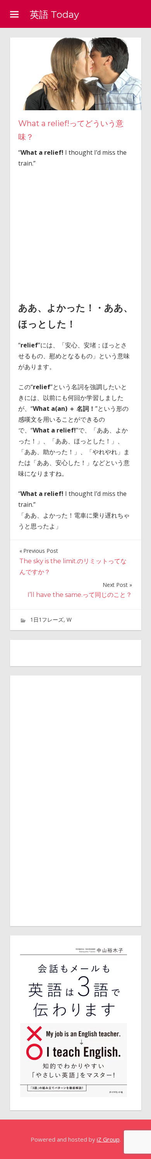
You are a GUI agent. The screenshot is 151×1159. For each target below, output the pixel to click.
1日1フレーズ (46, 619)
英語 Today (54, 14)
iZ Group (108, 1139)
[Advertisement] (83, 232)
